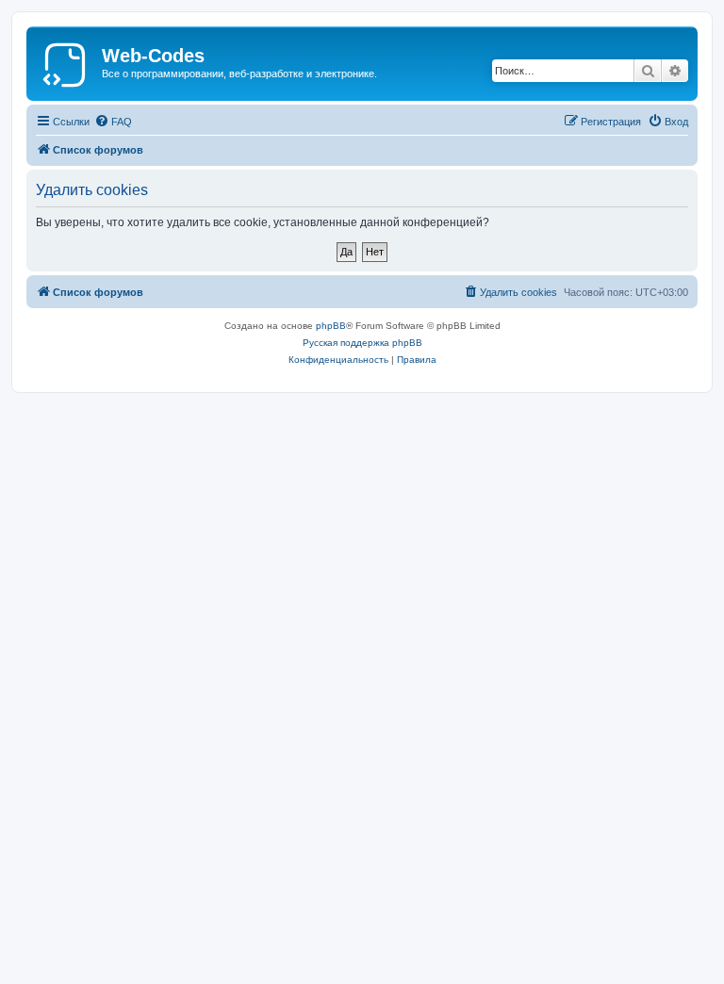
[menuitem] (113, 121)
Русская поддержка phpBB (362, 342)
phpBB (331, 325)
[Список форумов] (66, 61)
